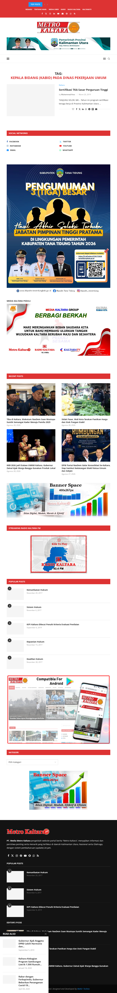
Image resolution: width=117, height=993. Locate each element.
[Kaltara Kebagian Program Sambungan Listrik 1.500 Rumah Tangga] (9, 961)
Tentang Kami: (40, 9)
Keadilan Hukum (35, 659)
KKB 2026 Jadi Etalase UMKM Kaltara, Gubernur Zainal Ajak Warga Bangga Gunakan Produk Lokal (31, 467)
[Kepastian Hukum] (15, 646)
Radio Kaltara (74, 9)
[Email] (62, 13)
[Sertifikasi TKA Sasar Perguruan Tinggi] (31, 100)
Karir (63, 9)
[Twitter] (46, 13)
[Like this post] (73, 109)
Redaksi (29, 9)
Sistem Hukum (34, 607)
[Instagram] (50, 13)
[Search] (108, 59)
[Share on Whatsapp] (86, 109)
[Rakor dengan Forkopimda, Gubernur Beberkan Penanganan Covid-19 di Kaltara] (9, 979)
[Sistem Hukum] (15, 611)
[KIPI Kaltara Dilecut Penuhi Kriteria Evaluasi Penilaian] (15, 628)
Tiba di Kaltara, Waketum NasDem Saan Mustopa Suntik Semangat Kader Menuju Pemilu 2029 (31, 421)
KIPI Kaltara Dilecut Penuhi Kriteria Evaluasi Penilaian (53, 624)
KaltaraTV (86, 9)
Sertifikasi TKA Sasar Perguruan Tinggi (83, 89)
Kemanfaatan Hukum (37, 589)
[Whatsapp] (70, 13)
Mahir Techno (83, 988)
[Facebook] (42, 13)
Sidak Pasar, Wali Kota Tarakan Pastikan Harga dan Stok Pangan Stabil (84, 421)
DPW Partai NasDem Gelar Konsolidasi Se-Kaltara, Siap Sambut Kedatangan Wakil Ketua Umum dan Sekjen (86, 468)
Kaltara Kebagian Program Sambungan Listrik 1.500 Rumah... (30, 961)
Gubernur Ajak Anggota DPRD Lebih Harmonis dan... (31, 943)
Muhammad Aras (68, 94)
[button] (45, 4)
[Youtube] (58, 13)
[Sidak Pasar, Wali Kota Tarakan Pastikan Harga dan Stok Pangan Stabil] (86, 399)
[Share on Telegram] (89, 109)
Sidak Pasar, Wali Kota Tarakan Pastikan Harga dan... (54, 4)
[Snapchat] (66, 13)
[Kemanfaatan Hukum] (15, 594)
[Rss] (74, 13)
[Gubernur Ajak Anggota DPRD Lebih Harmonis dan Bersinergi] (9, 943)
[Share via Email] (96, 109)
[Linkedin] (54, 13)
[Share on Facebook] (76, 109)
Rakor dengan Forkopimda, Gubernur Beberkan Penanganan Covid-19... (31, 981)
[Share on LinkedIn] (83, 109)
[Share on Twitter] (80, 109)
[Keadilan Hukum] (15, 663)
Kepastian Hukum (35, 641)
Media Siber (54, 9)
